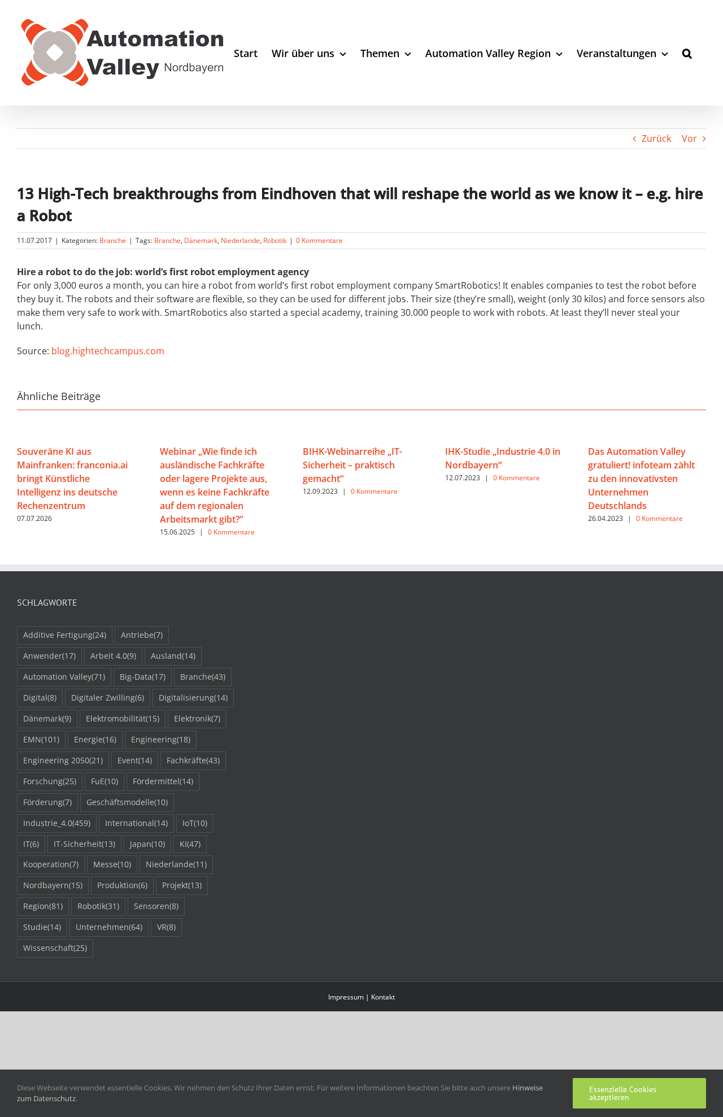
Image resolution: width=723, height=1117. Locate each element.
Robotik (274, 240)
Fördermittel (163, 781)
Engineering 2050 (63, 760)
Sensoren (156, 906)
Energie (95, 739)
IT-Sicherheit (84, 843)
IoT (194, 823)
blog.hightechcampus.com (107, 351)
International (136, 823)
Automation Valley (64, 676)
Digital (39, 697)
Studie (42, 927)
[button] (687, 53)
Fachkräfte (193, 760)
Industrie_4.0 (56, 823)
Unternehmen (109, 927)
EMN (41, 739)
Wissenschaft (55, 947)
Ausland (173, 655)
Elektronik (197, 718)
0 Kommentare (319, 240)
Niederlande (240, 240)
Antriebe (142, 634)
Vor (689, 138)
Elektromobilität (122, 718)
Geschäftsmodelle (127, 802)
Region (43, 906)
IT (31, 843)
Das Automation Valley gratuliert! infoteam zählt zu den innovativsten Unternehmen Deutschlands (641, 478)
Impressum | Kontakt (361, 997)
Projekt (182, 885)
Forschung (49, 781)
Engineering (160, 739)
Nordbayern (52, 885)
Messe (112, 864)
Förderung (47, 802)
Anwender (49, 655)
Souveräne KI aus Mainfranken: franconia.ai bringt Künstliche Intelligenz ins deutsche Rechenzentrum (72, 478)
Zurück (656, 138)
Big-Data (142, 676)
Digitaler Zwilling (107, 697)
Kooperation (51, 864)
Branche (112, 240)
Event (134, 760)
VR (166, 927)
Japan (147, 843)
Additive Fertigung (64, 634)
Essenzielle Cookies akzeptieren (622, 1093)
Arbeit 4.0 (113, 655)
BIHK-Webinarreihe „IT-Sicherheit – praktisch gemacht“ (352, 465)
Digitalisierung (193, 697)
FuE (104, 781)
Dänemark (200, 240)
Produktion (122, 885)
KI (190, 843)
